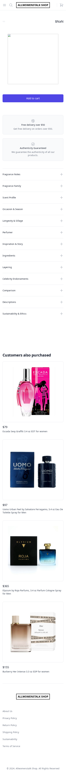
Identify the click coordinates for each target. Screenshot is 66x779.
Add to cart (33, 98)
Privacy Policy (10, 718)
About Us (7, 711)
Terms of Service (11, 746)
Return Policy (10, 725)
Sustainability (10, 739)
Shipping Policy (11, 732)
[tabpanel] (33, 59)
